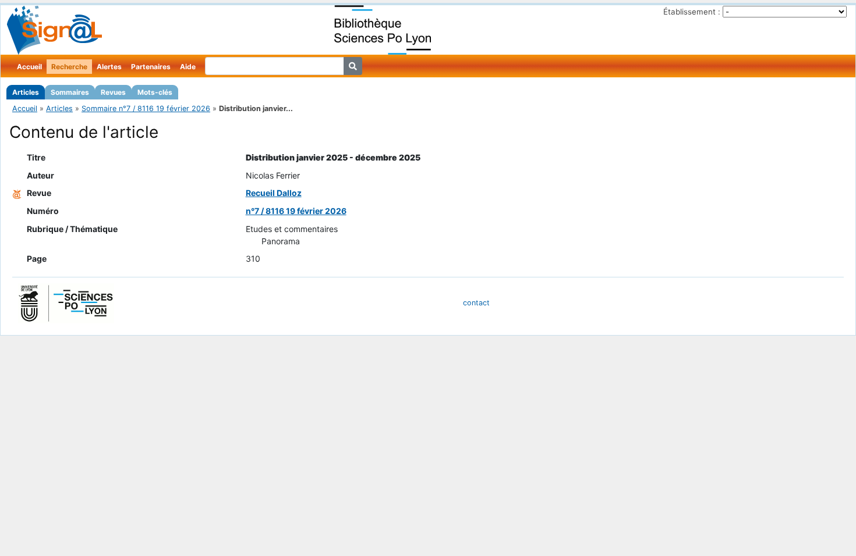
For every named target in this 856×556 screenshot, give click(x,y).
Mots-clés (154, 92)
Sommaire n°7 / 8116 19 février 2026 (146, 108)
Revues (113, 92)
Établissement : (691, 11)
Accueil (29, 66)
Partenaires (151, 66)
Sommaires (70, 92)
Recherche (69, 66)
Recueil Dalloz (274, 193)
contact (476, 302)
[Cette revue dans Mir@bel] (17, 193)
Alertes (109, 66)
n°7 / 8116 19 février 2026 (296, 211)
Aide (188, 66)
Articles (25, 92)
